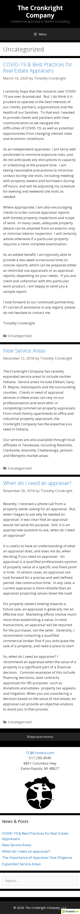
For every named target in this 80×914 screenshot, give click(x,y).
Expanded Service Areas (21, 864)
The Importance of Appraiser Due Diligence (37, 857)
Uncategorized (20, 335)
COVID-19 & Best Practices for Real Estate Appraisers (37, 67)
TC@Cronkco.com (40, 752)
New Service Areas (24, 350)
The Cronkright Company (40, 11)
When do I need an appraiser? (37, 482)
